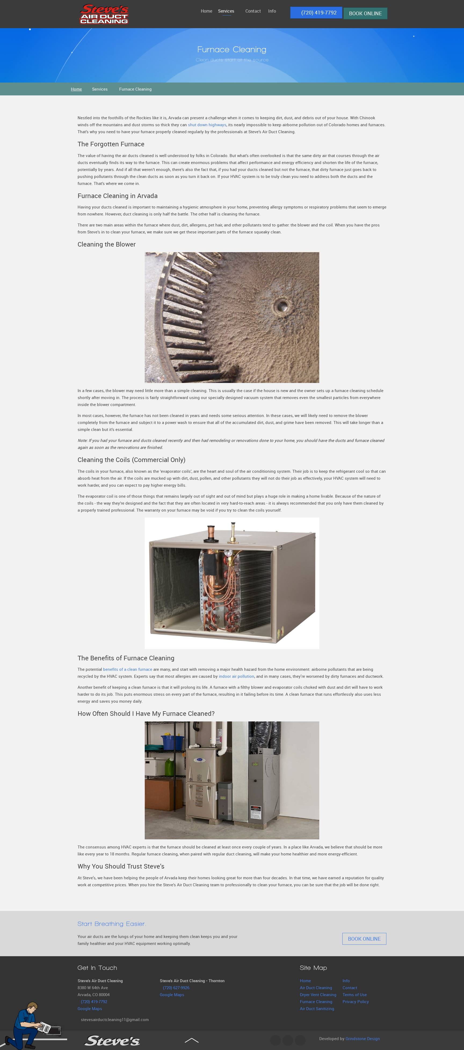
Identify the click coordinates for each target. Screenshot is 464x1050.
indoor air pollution (236, 676)
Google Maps (90, 1008)
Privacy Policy (356, 1001)
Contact (350, 987)
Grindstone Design (363, 1038)
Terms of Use (355, 994)
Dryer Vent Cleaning (318, 994)
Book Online (365, 13)
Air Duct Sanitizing (317, 1008)
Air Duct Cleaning (316, 987)
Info (346, 980)
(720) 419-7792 (318, 12)
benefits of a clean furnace (127, 669)
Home (305, 980)
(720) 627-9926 (176, 987)
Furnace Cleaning (316, 1001)
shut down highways (207, 124)
